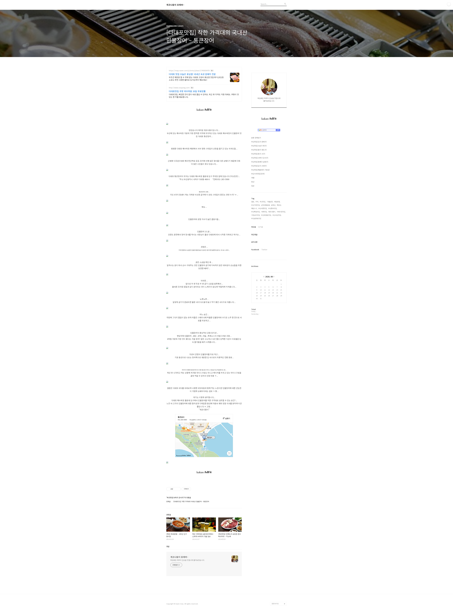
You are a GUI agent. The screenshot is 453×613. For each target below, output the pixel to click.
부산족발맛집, (255, 212)
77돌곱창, (270, 202)
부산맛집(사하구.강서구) (259, 158)
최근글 (253, 227)
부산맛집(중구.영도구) (259, 150)
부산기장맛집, (255, 205)
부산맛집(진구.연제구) (259, 142)
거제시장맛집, (281, 212)
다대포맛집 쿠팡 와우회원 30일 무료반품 (187, 91)
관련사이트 (275, 603)
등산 (252, 182)
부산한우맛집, (272, 208)
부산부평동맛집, (266, 215)
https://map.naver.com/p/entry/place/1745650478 (189, 71)
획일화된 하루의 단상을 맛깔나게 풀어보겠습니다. (187, 560)
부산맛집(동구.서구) (258, 154)
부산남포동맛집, (256, 218)
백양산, (279, 205)
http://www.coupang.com (179, 88)
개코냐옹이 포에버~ (175, 5)
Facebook (255, 249)
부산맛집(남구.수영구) (259, 166)
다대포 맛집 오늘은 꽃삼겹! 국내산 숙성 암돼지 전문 (192, 74)
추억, (257, 202)
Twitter (264, 249)
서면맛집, (264, 212)
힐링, (253, 202)
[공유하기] (175, 489)
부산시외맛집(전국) (258, 174)
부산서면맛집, (262, 208)
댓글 (167, 546)
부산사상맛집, (277, 215)
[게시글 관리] (178, 489)
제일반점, (277, 202)
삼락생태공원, (265, 205)
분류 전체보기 (256, 138)
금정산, (273, 205)
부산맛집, (263, 202)
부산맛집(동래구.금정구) (259, 162)
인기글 (260, 227)
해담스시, (254, 208)
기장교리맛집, (255, 215)
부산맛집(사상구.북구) (259, 146)
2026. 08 (269, 276)
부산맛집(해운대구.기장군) (260, 170)
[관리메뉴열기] (449, 4)
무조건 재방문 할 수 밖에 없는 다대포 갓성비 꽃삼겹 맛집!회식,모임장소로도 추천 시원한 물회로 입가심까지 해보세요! (196, 78)
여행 (252, 178)
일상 (252, 186)
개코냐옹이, (272, 212)
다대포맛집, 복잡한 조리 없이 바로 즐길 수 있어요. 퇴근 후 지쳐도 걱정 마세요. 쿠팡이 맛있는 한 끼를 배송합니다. (204, 95)
